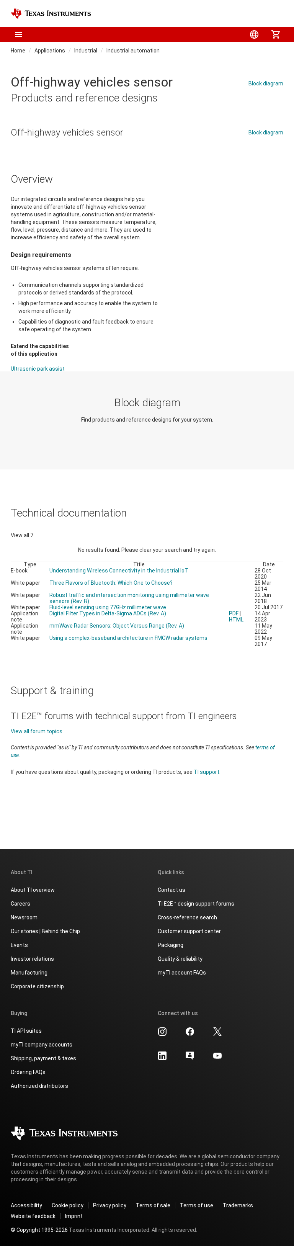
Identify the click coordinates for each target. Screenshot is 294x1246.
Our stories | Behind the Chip (45, 931)
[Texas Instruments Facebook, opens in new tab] (189, 1034)
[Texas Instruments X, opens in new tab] (217, 1034)
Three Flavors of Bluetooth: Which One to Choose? (111, 583)
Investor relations (32, 959)
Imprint (74, 1216)
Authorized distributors (39, 1086)
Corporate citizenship (37, 986)
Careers (20, 904)
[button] (18, 34)
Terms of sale (153, 1205)
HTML (236, 619)
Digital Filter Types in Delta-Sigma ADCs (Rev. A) (107, 613)
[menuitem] (254, 34)
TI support (206, 772)
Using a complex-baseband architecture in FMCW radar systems (128, 638)
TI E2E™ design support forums (196, 904)
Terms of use (196, 1205)
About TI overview (33, 890)
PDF (233, 613)
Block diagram (265, 83)
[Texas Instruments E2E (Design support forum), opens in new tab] (189, 1058)
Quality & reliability (180, 959)
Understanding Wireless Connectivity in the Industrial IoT (118, 570)
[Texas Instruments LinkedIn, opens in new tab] (162, 1058)
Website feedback (33, 1216)
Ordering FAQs (28, 1072)
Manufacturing (29, 973)
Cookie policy (67, 1205)
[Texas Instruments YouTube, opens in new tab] (217, 1058)
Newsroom (24, 917)
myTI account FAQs (182, 973)
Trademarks (238, 1205)
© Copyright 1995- (39, 1230)
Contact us (171, 890)
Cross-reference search (187, 917)
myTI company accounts (41, 1045)
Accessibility (26, 1205)
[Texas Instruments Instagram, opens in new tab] (162, 1034)
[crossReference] (227, 13)
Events (19, 945)
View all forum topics (36, 731)
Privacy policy (109, 1205)
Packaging (170, 945)
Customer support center (189, 931)
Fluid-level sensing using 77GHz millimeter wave (107, 607)
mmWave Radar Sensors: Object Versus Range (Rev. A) (116, 626)
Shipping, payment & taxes (43, 1058)
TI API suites (26, 1031)
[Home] (51, 13)
